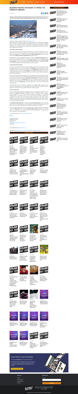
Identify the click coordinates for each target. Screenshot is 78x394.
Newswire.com (31, 41)
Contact (19, 382)
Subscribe (52, 383)
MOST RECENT (30, 2)
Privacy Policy (20, 379)
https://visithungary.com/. (26, 113)
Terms (18, 377)
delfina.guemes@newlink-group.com (17, 122)
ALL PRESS (37, 2)
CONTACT (43, 2)
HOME (24, 2)
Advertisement (20, 381)
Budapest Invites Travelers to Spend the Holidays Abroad (28, 130)
